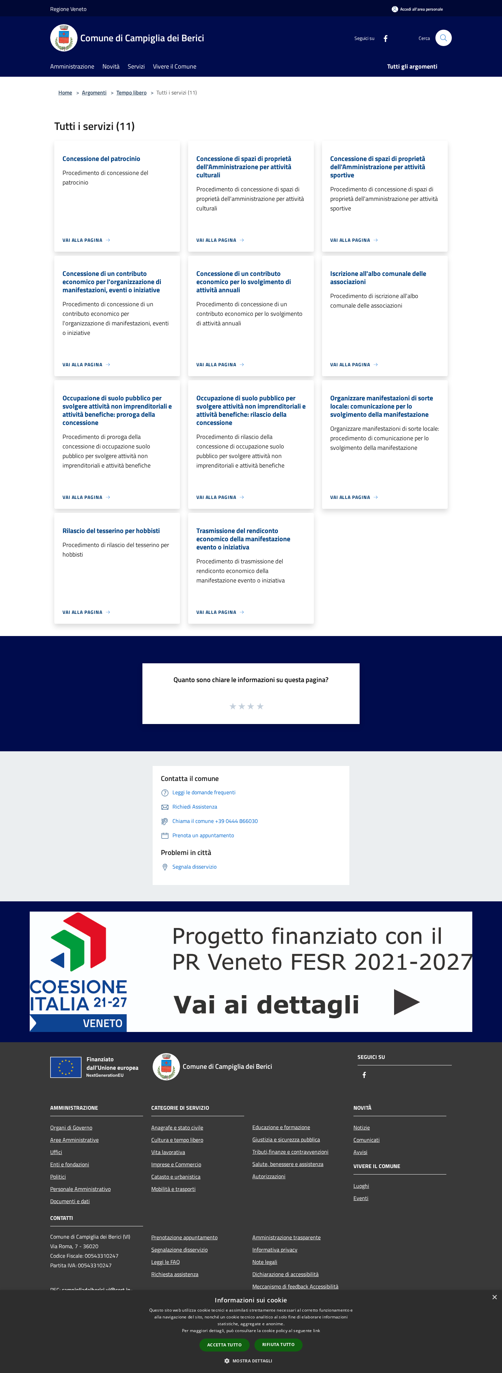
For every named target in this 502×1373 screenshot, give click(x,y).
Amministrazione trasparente (286, 1237)
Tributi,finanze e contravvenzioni (290, 1152)
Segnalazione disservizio (179, 1249)
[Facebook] (383, 37)
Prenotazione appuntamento (184, 1237)
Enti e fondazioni (69, 1164)
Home (65, 92)
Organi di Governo (71, 1127)
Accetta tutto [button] (224, 1345)
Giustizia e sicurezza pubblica (286, 1139)
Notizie (361, 1127)
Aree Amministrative (74, 1140)
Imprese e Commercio (176, 1164)
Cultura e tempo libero (177, 1140)
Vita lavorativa (168, 1152)
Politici (58, 1176)
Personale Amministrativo (80, 1189)
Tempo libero (131, 92)
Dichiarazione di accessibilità (285, 1274)
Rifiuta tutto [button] (278, 1344)
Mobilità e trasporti (173, 1189)
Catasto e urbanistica (175, 1176)
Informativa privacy (274, 1249)
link (316, 1330)
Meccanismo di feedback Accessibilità (295, 1286)
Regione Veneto (68, 9)
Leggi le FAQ (165, 1262)
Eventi (360, 1198)
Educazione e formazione (281, 1127)
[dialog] (251, 1331)
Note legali (264, 1262)
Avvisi (360, 1152)
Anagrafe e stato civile (177, 1127)
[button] (250, 1361)
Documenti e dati (70, 1201)
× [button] (494, 1297)
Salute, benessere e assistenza (287, 1164)
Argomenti (94, 92)
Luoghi (361, 1186)
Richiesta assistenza (174, 1274)
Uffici (56, 1152)
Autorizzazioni (268, 1176)
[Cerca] (443, 38)
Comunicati (366, 1140)
